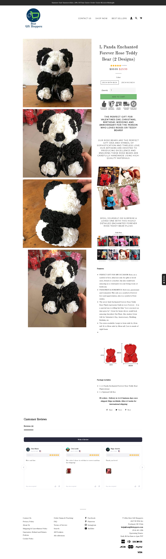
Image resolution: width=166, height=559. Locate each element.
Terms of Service (60, 525)
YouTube (90, 528)
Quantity (104, 90)
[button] (118, 65)
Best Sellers (119, 18)
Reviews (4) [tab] (28, 426)
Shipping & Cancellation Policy (35, 528)
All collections (59, 536)
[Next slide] (142, 467)
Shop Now (102, 18)
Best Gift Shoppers (135, 518)
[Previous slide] (23, 467)
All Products (58, 532)
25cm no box (128, 82)
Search (56, 528)
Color (118, 77)
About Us (26, 525)
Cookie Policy (28, 539)
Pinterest (91, 521)
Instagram (91, 525)
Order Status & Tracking (63, 518)
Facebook (91, 518)
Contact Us (84, 18)
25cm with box (109, 82)
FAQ (55, 521)
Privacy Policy (28, 521)
